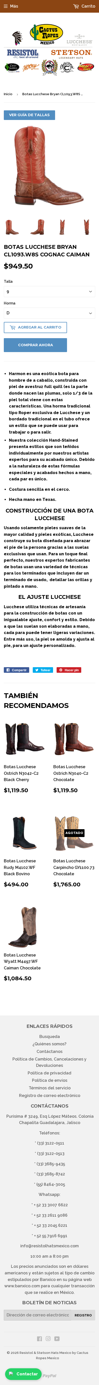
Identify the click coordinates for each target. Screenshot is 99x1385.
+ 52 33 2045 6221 (50, 1225)
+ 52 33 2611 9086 (51, 1215)
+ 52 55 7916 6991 (50, 1235)
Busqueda (49, 1036)
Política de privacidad (49, 1073)
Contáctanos (49, 1051)
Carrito (87, 6)
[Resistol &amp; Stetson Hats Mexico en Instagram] (48, 1339)
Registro (83, 1315)
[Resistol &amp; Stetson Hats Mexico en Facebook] (39, 1339)
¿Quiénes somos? (49, 1044)
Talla (8, 281)
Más (14, 6)
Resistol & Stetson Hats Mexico (45, 1353)
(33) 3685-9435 (51, 1164)
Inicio (8, 94)
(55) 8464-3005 (50, 1184)
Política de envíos (49, 1080)
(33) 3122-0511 (50, 1143)
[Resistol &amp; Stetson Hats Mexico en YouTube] (57, 1339)
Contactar (27, 1374)
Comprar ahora (35, 345)
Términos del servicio (50, 1088)
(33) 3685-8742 (51, 1174)
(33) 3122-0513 (50, 1153)
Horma (9, 303)
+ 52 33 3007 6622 (51, 1205)
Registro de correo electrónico (49, 1095)
